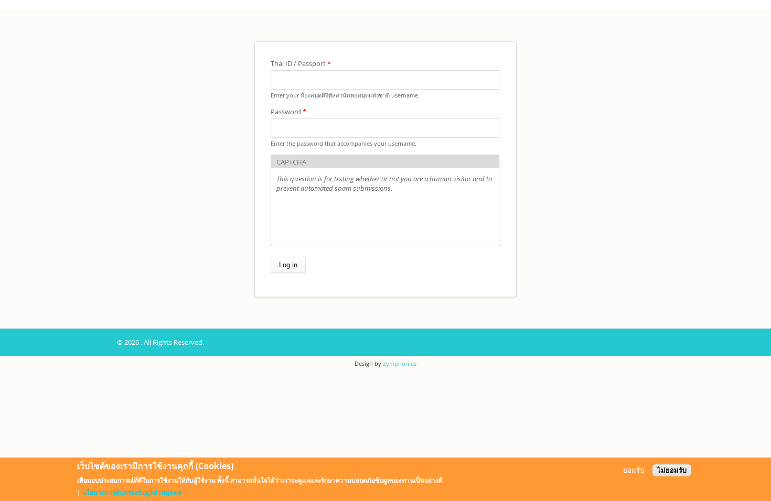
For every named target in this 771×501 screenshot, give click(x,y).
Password (288, 111)
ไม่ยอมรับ (672, 470)
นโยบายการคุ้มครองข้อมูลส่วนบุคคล (131, 492)
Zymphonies (399, 363)
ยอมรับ (633, 470)
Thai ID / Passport (301, 63)
